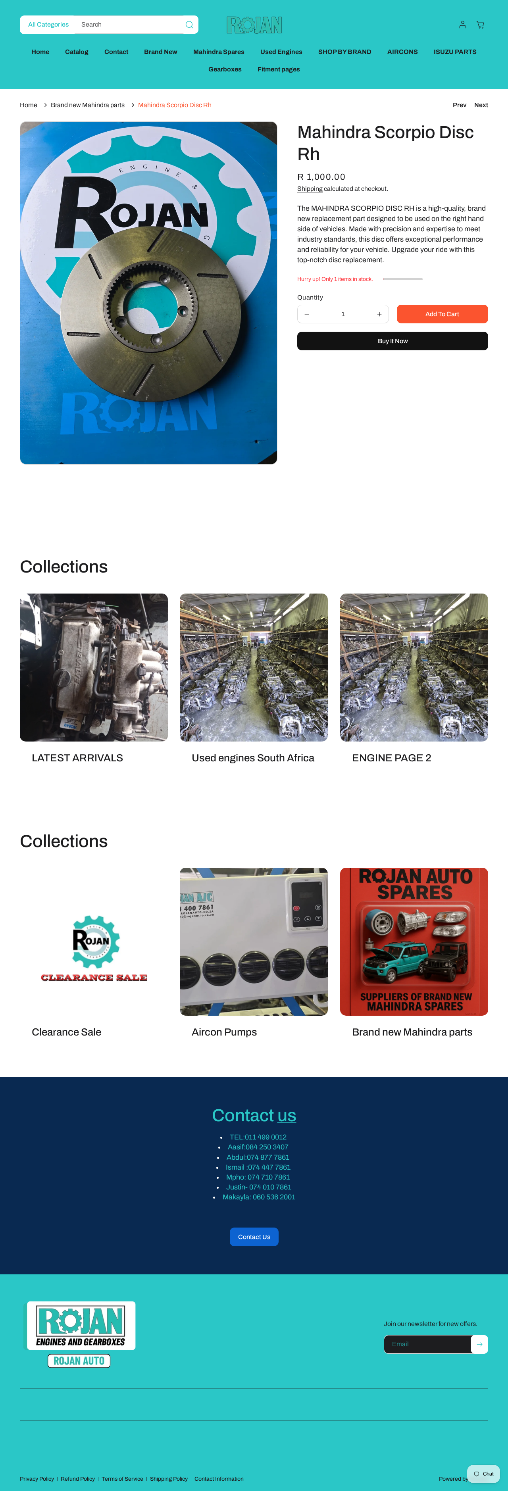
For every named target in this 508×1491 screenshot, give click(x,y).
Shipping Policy (169, 1479)
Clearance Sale (66, 1032)
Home (28, 105)
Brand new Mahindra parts (88, 105)
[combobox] (133, 24)
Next (481, 105)
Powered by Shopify (463, 1479)
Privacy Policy (37, 1479)
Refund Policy (78, 1479)
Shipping (310, 189)
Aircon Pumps (224, 1032)
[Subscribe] (479, 1344)
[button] (480, 24)
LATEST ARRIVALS (77, 757)
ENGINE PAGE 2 (391, 757)
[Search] (189, 24)
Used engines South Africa (253, 757)
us (286, 1115)
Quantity (310, 297)
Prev (459, 105)
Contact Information (219, 1479)
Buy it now (393, 341)
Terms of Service (122, 1479)
